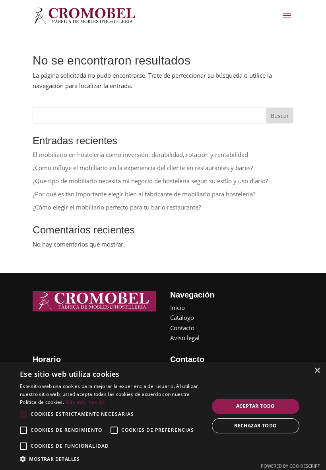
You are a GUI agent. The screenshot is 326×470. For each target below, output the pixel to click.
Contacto (182, 328)
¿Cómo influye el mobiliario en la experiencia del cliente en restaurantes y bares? (143, 168)
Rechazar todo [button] (255, 425)
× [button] (317, 371)
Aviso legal (185, 338)
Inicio (177, 307)
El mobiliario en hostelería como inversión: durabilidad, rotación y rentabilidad (140, 155)
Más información (85, 402)
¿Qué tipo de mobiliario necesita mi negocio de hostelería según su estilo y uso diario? (150, 181)
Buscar (280, 115)
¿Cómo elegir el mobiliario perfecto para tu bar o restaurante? (117, 207)
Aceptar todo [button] (255, 406)
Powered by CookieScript (290, 466)
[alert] (163, 416)
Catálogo (182, 317)
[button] (112, 459)
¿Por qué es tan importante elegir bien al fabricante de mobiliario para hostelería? (144, 194)
